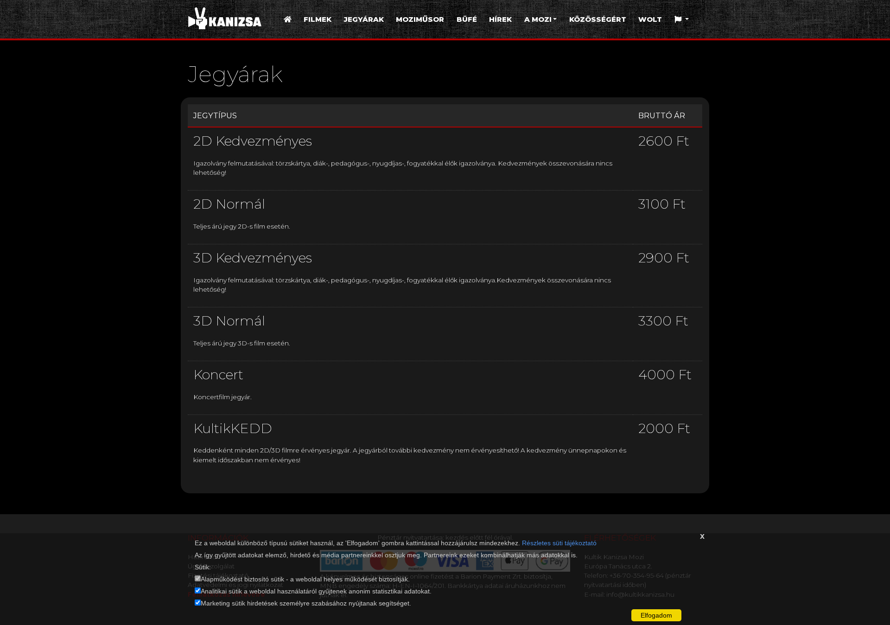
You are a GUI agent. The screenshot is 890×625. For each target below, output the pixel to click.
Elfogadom (656, 615)
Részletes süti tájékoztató (559, 543)
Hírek (500, 19)
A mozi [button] (538, 19)
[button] (681, 20)
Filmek (317, 19)
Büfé (467, 19)
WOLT (650, 19)
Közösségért (597, 19)
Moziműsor (420, 19)
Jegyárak (364, 19)
